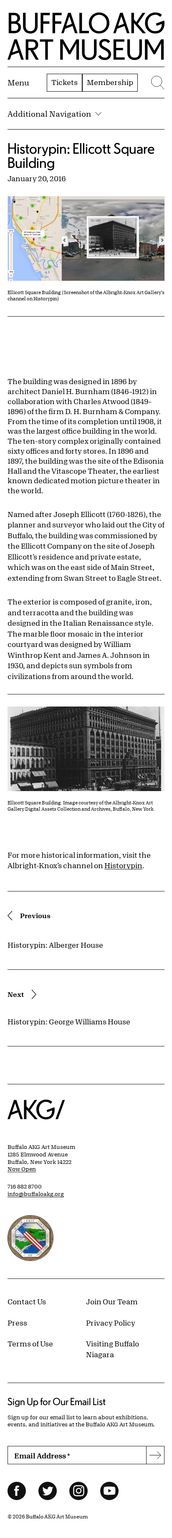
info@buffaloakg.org (36, 1194)
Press (17, 1322)
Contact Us (27, 1301)
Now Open (22, 1169)
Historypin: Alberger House (55, 945)
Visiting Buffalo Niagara (112, 1348)
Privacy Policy (110, 1322)
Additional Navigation (49, 114)
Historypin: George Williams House (69, 1021)
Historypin (123, 865)
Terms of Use (30, 1343)
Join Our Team (112, 1301)
